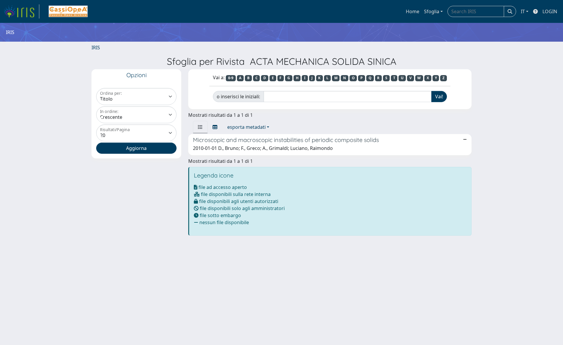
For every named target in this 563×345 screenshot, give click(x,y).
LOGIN (549, 11)
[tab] (200, 127)
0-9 (230, 77)
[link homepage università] (68, 11)
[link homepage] (21, 11)
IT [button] (523, 11)
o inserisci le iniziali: (238, 96)
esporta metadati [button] (246, 127)
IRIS (95, 47)
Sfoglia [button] (431, 11)
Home (412, 11)
